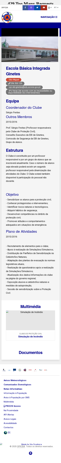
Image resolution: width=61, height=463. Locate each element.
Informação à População (15, 393)
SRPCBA (4, 7)
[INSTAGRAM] (31, 7)
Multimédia (9, 402)
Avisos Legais (10, 419)
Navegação (48, 17)
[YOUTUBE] (44, 7)
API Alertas (9, 415)
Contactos (8, 427)
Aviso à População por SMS (17, 397)
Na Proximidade (11, 410)
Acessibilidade (10, 423)
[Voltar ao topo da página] (30, 453)
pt (55, 7)
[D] (8, 432)
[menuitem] (25, 7)
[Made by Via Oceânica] (30, 444)
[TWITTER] (37, 7)
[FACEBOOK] (25, 7)
